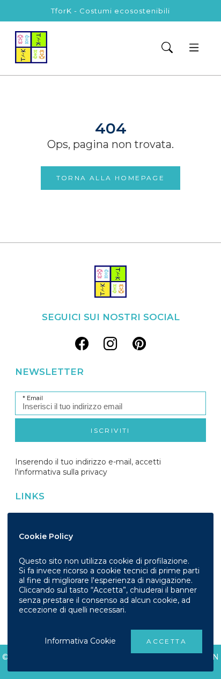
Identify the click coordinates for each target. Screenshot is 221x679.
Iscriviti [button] (110, 430)
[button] (167, 48)
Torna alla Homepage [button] (110, 178)
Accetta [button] (166, 641)
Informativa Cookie (80, 641)
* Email (33, 398)
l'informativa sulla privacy (61, 472)
